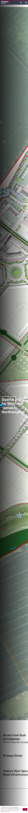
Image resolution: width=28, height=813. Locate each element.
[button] (21, 2)
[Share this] (1, 407)
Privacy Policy (7, 811)
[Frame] (5, 2)
